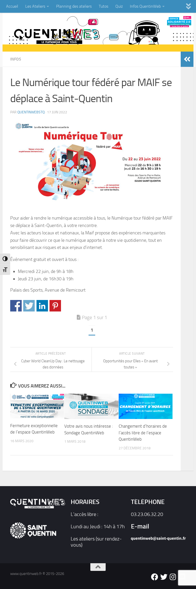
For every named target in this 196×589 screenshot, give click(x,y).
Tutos (103, 6)
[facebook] (154, 577)
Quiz (119, 6)
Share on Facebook (16, 305)
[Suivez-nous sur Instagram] (173, 577)
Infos (15, 59)
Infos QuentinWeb (145, 6)
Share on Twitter (29, 305)
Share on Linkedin (42, 305)
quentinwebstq (31, 112)
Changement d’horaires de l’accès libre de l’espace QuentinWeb (143, 433)
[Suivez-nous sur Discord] (182, 577)
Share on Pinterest (55, 305)
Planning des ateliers (74, 6)
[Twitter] (163, 577)
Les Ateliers (35, 6)
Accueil (12, 6)
